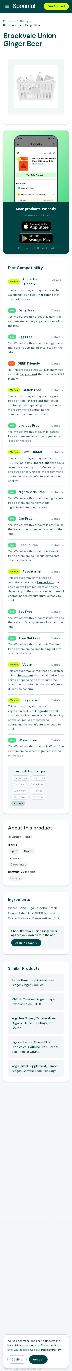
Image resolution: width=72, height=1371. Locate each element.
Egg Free (25, 337)
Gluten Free (31, 390)
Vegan (27, 664)
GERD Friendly (29, 363)
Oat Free (25, 518)
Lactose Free (29, 425)
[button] (44, 295)
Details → (56, 281)
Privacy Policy (51, 1350)
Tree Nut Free (29, 638)
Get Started (56, 6)
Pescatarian (31, 571)
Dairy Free (27, 310)
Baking (24, 21)
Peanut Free (28, 545)
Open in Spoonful (26, 943)
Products (9, 21)
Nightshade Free (32, 492)
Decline (17, 1359)
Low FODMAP (32, 452)
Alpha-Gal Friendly (30, 281)
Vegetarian (31, 700)
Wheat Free (28, 740)
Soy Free (25, 612)
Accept (38, 1359)
